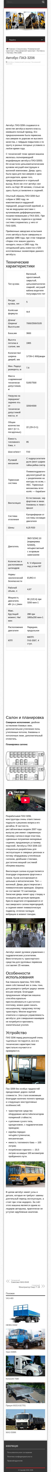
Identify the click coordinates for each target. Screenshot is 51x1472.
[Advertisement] (25, 94)
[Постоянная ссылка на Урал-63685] (25, 1349)
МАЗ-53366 (11, 1432)
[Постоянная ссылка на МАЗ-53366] (25, 1429)
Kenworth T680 (12, 1379)
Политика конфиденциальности (19, 1457)
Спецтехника (21, 49)
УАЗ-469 (9, 1298)
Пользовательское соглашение (19, 1452)
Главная (11, 49)
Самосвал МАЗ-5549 (20, 1281)
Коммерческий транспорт (23, 62)
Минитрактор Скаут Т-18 (29, 1286)
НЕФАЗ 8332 (11, 1325)
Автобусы (41, 51)
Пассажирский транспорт (25, 51)
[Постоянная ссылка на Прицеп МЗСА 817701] (25, 1402)
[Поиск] (43, 2)
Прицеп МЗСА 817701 (16, 1405)
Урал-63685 (11, 1352)
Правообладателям (14, 1461)
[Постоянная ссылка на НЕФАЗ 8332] (25, 1322)
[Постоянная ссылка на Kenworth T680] (25, 1376)
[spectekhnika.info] (25, 30)
